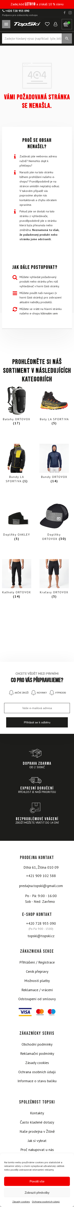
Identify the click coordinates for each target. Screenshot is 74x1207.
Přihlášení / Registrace (37, 962)
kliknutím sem (49, 313)
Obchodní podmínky (37, 1044)
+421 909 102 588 (41, 875)
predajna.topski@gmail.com (41, 885)
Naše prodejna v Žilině (37, 1131)
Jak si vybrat (37, 1140)
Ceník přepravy (37, 971)
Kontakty (37, 1113)
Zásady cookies (21, 1201)
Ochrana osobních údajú (46, 1201)
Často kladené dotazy (37, 1122)
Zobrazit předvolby (37, 1192)
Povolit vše (37, 1181)
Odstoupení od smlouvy (37, 998)
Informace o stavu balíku (37, 1081)
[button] (47, 24)
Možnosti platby (37, 980)
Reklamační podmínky (37, 1053)
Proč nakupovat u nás (37, 1149)
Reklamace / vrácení (37, 989)
